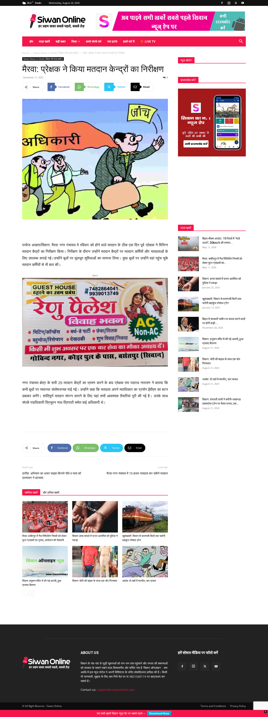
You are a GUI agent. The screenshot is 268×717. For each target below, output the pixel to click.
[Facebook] (222, 3)
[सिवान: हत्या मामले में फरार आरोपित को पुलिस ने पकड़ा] (95, 510)
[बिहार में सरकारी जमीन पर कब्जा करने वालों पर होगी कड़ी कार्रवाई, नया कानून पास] (188, 324)
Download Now (159, 713)
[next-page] (31, 586)
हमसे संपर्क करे (93, 41)
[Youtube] (243, 3)
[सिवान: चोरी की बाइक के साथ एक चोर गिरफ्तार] (95, 554)
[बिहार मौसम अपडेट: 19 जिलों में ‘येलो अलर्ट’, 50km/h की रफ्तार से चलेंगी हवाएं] (188, 243)
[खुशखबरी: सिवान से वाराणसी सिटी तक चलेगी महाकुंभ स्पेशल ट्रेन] (145, 510)
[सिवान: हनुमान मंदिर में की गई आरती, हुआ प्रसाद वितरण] (45, 554)
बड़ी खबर (61, 41)
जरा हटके (112, 41)
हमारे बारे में (128, 41)
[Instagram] (229, 3)
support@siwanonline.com (116, 683)
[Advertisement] (95, 231)
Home (25, 53)
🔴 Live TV (147, 41)
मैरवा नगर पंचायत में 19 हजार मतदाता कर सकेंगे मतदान (137, 466)
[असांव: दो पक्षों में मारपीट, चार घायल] (145, 554)
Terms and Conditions (213, 699)
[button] (241, 42)
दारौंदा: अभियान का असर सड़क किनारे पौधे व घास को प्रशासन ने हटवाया (51, 469)
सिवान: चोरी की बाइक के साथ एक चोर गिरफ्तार (94, 573)
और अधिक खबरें (51, 485)
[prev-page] (24, 586)
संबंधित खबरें (31, 485)
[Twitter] (236, 3)
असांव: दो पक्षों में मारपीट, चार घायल (139, 573)
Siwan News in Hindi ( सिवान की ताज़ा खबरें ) (56, 53)
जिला (74, 41)
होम (31, 41)
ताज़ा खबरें (44, 41)
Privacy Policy (238, 699)
